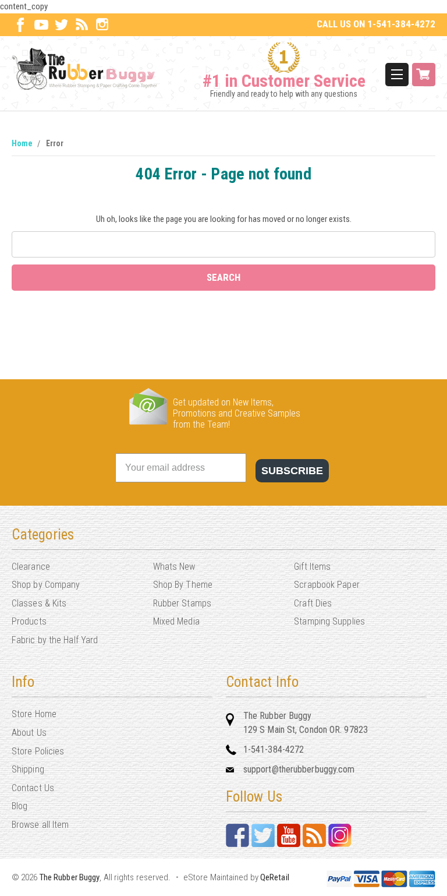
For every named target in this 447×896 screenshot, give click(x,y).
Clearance (31, 566)
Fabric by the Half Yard (55, 639)
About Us (29, 732)
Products (29, 621)
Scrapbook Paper (327, 584)
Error (54, 143)
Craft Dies (313, 603)
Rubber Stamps (182, 603)
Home (22, 143)
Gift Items (312, 566)
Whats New (174, 566)
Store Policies (38, 751)
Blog (19, 806)
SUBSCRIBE (292, 471)
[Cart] (423, 74)
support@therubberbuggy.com (299, 769)
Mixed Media (176, 621)
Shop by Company (46, 584)
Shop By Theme (182, 584)
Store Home (34, 713)
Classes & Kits (39, 603)
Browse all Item (40, 824)
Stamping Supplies (329, 621)
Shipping (28, 769)
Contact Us (33, 787)
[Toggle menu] (397, 74)
